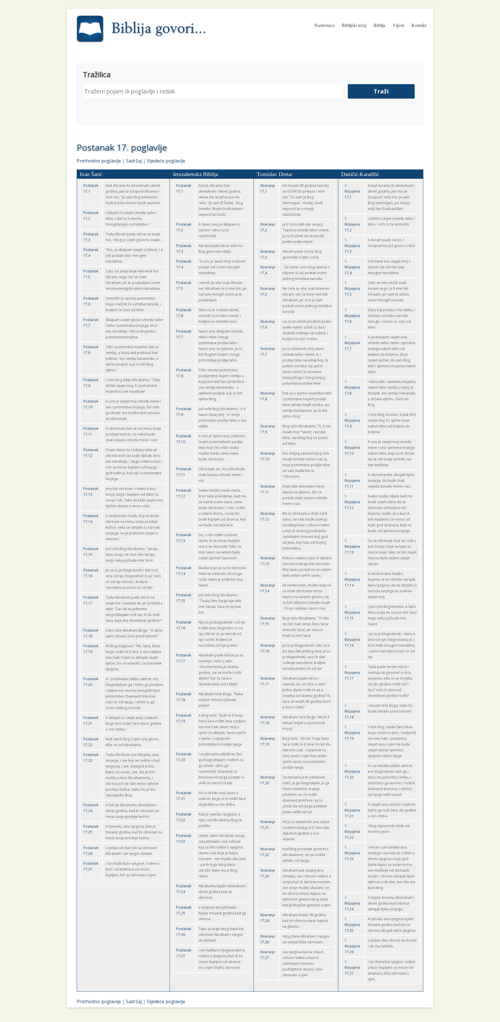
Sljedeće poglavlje (166, 161)
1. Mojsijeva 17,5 (352, 288)
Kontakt (418, 25)
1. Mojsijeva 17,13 (352, 546)
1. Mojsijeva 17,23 (352, 853)
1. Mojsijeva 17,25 (352, 924)
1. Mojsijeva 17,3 (352, 245)
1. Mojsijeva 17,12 (352, 502)
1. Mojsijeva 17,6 (352, 315)
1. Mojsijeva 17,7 (352, 343)
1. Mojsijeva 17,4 (352, 267)
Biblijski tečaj (354, 25)
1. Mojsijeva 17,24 (352, 903)
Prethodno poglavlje (99, 161)
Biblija (379, 25)
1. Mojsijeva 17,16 (352, 639)
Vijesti (398, 25)
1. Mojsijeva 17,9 (352, 420)
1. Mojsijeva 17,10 (352, 447)
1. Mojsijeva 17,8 (352, 387)
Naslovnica (324, 25)
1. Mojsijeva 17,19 (352, 732)
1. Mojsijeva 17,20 (352, 771)
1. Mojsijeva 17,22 (352, 831)
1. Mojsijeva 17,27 (352, 967)
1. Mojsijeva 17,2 (352, 224)
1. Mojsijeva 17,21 (352, 810)
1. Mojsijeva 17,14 (352, 579)
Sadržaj (134, 161)
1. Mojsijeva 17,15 (352, 612)
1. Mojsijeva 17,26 (352, 946)
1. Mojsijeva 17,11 (352, 480)
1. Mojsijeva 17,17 (352, 672)
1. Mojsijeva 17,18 (352, 711)
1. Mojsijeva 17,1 (352, 191)
